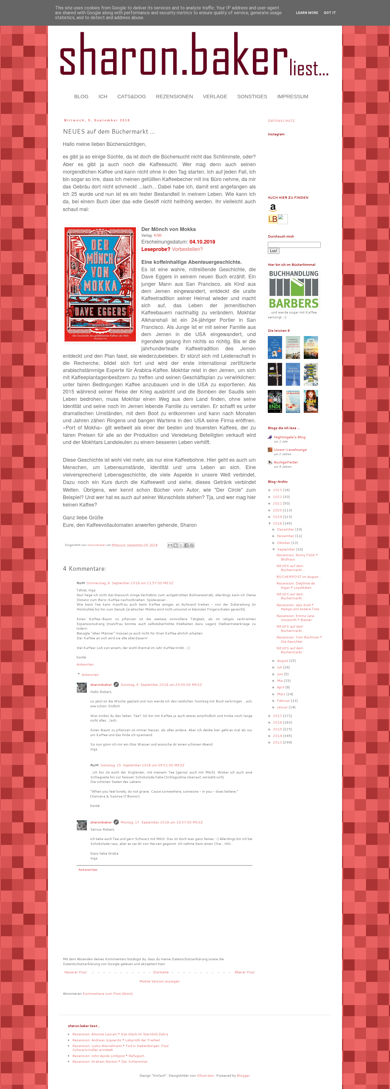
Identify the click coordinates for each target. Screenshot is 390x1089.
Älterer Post (244, 972)
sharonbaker (101, 684)
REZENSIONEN (174, 96)
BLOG (81, 96)
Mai (280, 680)
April (281, 687)
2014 (278, 735)
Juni (280, 674)
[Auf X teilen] (181, 545)
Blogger (243, 1075)
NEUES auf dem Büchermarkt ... (290, 567)
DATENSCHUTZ (281, 120)
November (286, 535)
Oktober (284, 542)
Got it (330, 13)
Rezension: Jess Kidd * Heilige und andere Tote (297, 606)
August (283, 660)
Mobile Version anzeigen (159, 981)
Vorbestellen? (187, 248)
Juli (280, 667)
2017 (278, 715)
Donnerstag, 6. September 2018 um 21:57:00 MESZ (130, 582)
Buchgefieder (286, 462)
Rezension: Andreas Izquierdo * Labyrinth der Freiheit (116, 1040)
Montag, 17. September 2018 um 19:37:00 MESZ (161, 822)
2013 (278, 742)
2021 (278, 503)
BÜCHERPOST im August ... (299, 576)
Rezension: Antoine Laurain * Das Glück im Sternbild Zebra (120, 1034)
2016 (278, 722)
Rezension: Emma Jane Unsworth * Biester (295, 617)
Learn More (307, 13)
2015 (278, 729)
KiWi (158, 235)
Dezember (286, 529)
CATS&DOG (131, 96)
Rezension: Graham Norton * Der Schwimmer (110, 1061)
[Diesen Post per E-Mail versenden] (170, 545)
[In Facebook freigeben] (186, 545)
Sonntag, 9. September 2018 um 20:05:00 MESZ (161, 684)
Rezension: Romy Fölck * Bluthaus (297, 556)
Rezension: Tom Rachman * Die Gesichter (299, 639)
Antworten (85, 664)
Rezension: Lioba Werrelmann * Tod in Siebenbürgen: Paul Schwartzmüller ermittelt (120, 1047)
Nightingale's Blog (289, 437)
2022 (278, 496)
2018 (278, 523)
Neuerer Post (75, 972)
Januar (283, 707)
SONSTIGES (252, 96)
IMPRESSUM (292, 96)
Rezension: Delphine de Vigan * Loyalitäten (295, 585)
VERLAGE (215, 96)
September (286, 549)
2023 (278, 489)
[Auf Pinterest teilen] (192, 545)
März (281, 694)
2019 (278, 516)
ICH (102, 96)
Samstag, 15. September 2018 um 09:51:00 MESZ (142, 765)
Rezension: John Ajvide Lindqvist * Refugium (108, 1055)
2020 (278, 510)
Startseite (161, 972)
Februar (284, 700)
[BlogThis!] (175, 545)
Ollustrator (205, 1075)
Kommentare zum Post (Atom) (108, 993)
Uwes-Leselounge (290, 449)
